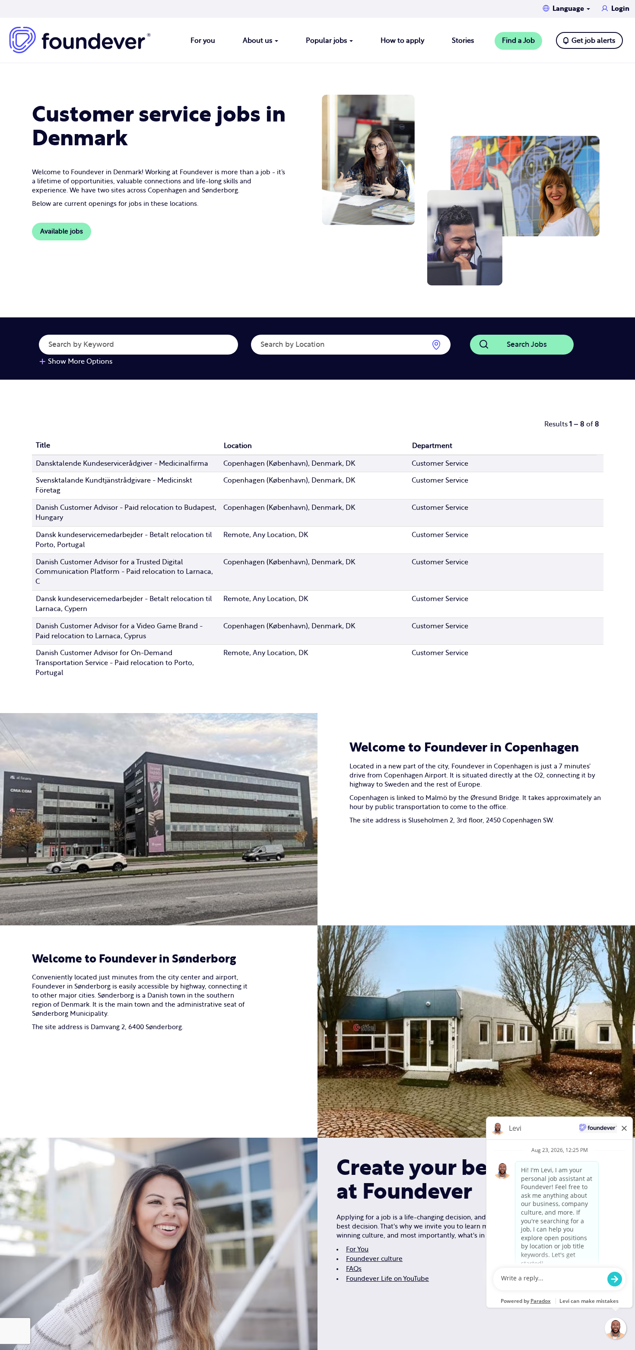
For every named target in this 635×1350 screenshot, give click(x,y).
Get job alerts (593, 40)
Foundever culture (374, 1259)
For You (357, 1249)
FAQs (354, 1269)
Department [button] (432, 445)
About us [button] (258, 40)
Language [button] (569, 8)
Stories (463, 40)
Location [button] (238, 445)
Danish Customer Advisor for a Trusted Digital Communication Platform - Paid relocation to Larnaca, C (124, 572)
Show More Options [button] (80, 361)
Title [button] (43, 445)
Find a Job (518, 40)
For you (202, 40)
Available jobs (61, 231)
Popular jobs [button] (327, 40)
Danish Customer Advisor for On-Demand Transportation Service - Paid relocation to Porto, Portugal (114, 662)
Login (620, 8)
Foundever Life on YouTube (387, 1279)
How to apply (402, 40)
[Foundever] (80, 40)
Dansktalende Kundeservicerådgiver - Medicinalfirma (122, 463)
